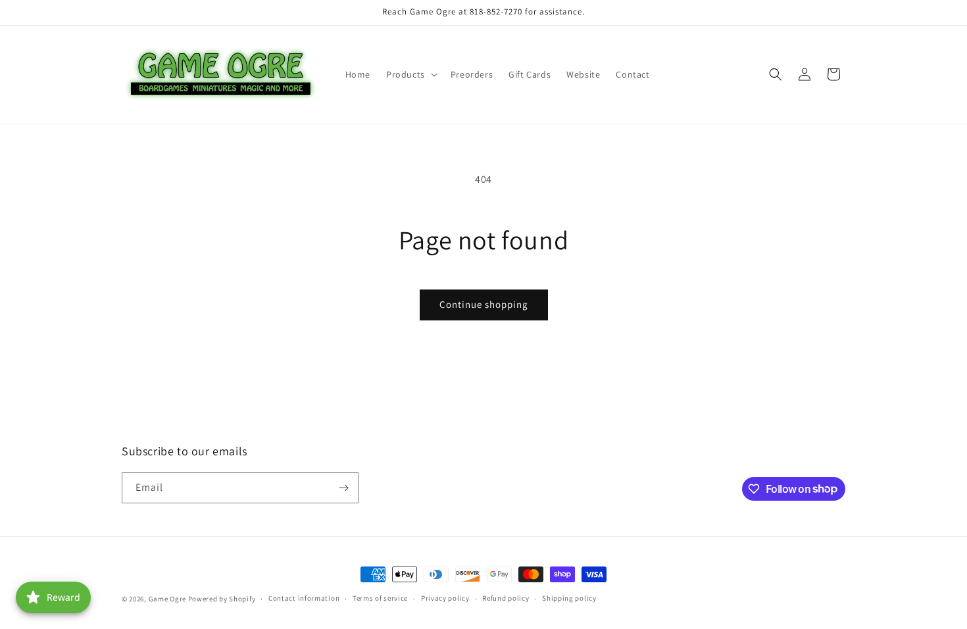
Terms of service (380, 598)
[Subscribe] (343, 487)
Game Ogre (167, 598)
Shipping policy (569, 598)
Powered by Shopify (222, 598)
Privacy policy (445, 598)
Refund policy (505, 598)
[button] (410, 74)
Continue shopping (483, 304)
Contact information (303, 598)
